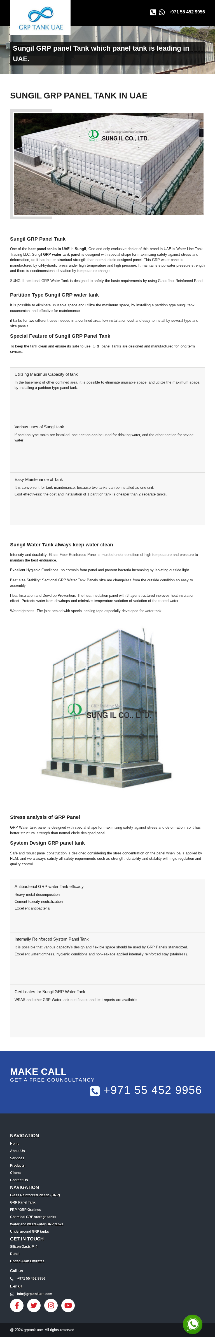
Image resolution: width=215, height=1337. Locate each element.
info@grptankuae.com (34, 1294)
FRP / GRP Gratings (25, 1210)
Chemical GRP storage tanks (33, 1217)
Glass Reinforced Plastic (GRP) (35, 1195)
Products (17, 1165)
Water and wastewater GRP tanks (37, 1224)
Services (17, 1158)
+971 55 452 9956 (187, 12)
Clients (15, 1173)
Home (15, 1144)
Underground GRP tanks (29, 1231)
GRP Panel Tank (23, 1202)
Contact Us (19, 1180)
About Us (17, 1151)
